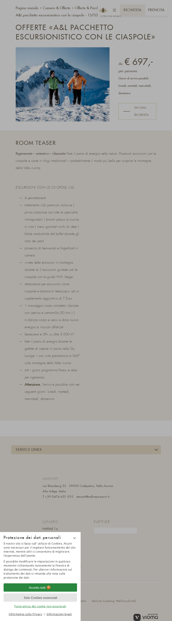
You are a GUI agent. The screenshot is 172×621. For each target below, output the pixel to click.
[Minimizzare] (75, 538)
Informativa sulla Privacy (25, 614)
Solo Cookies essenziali (40, 597)
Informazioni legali (59, 614)
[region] (40, 561)
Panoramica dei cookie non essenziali (40, 606)
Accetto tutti (37, 587)
